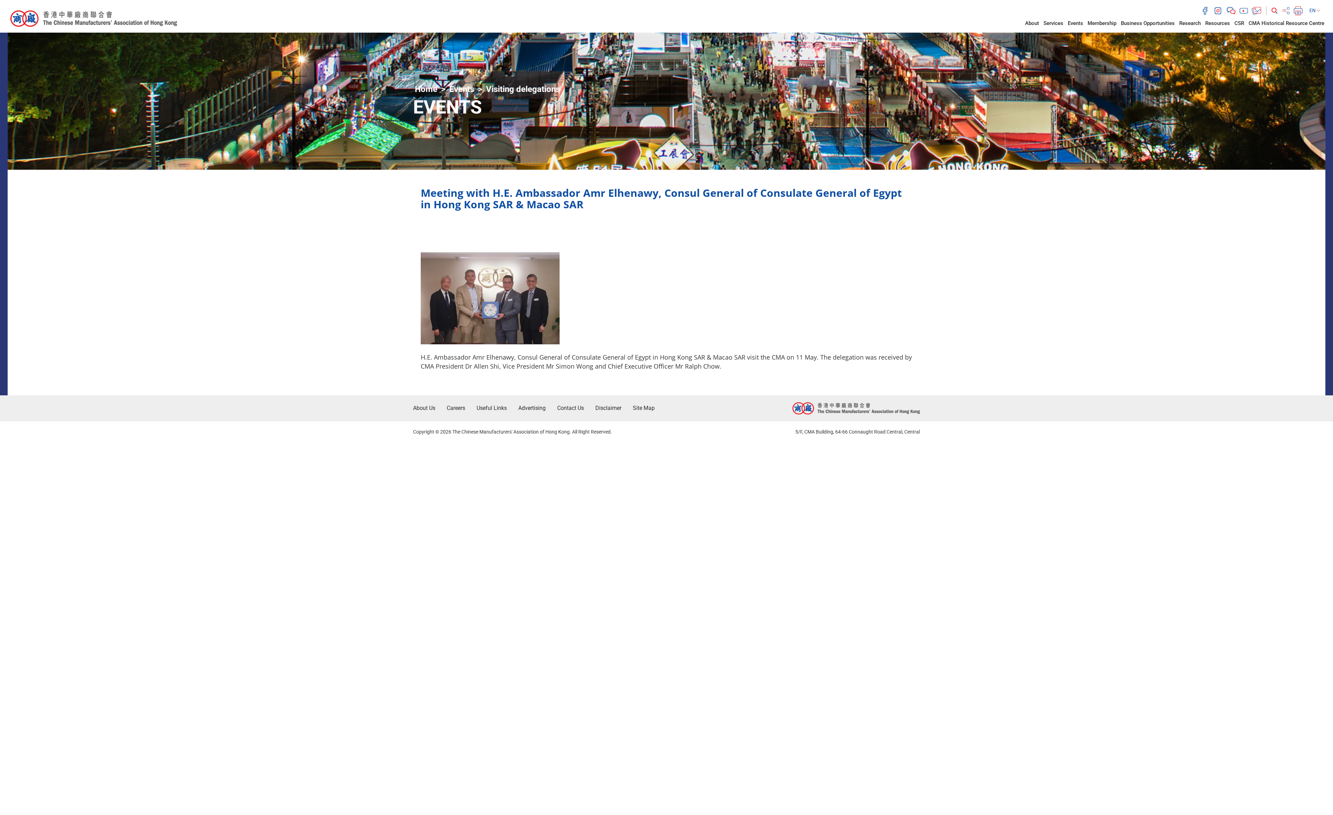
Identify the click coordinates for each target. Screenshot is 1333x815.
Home (426, 89)
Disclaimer (608, 408)
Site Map (644, 408)
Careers (456, 408)
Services (1053, 23)
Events (1075, 23)
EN (1313, 10)
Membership (1102, 23)
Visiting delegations (523, 89)
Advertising (532, 408)
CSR (1239, 23)
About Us (424, 408)
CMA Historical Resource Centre (1286, 23)
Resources (1217, 23)
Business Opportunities (1148, 23)
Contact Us (570, 408)
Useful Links (492, 408)
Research (1190, 23)
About (1032, 23)
